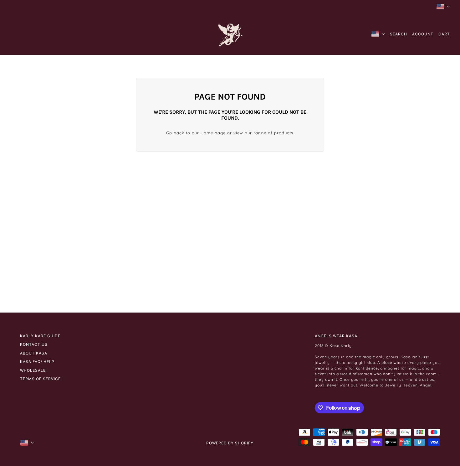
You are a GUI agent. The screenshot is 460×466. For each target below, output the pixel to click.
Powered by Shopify (229, 443)
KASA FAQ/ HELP (37, 361)
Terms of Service (40, 378)
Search (398, 34)
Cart (444, 34)
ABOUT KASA (33, 353)
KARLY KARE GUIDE (40, 336)
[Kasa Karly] (230, 34)
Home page (213, 132)
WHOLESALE (33, 370)
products (283, 132)
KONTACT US (34, 344)
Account (422, 34)
